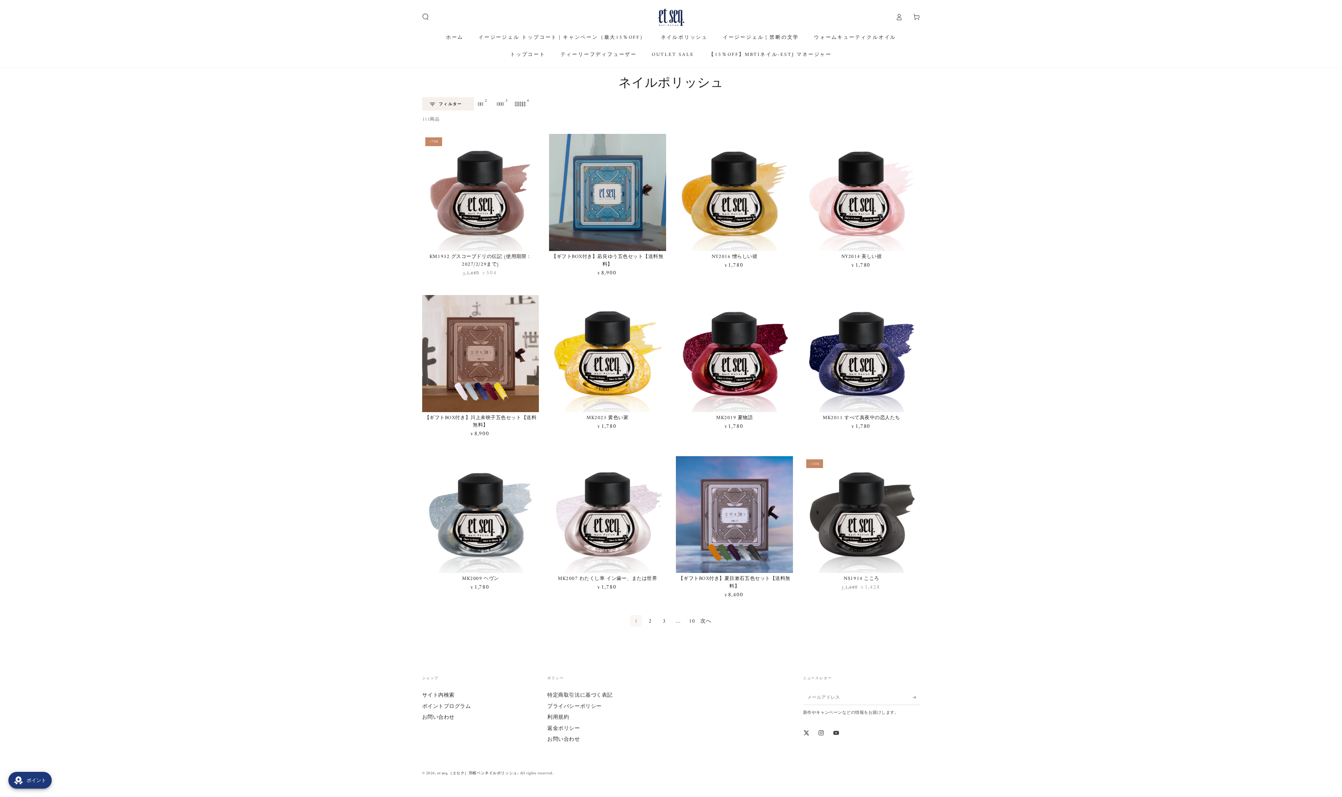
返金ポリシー (563, 728)
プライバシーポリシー (574, 706)
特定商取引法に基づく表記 (580, 695)
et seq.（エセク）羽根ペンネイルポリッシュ (477, 773)
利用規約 (558, 717)
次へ (705, 621)
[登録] (916, 697)
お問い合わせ (438, 717)
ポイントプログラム (446, 706)
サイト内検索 (438, 695)
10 (692, 621)
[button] (425, 17)
